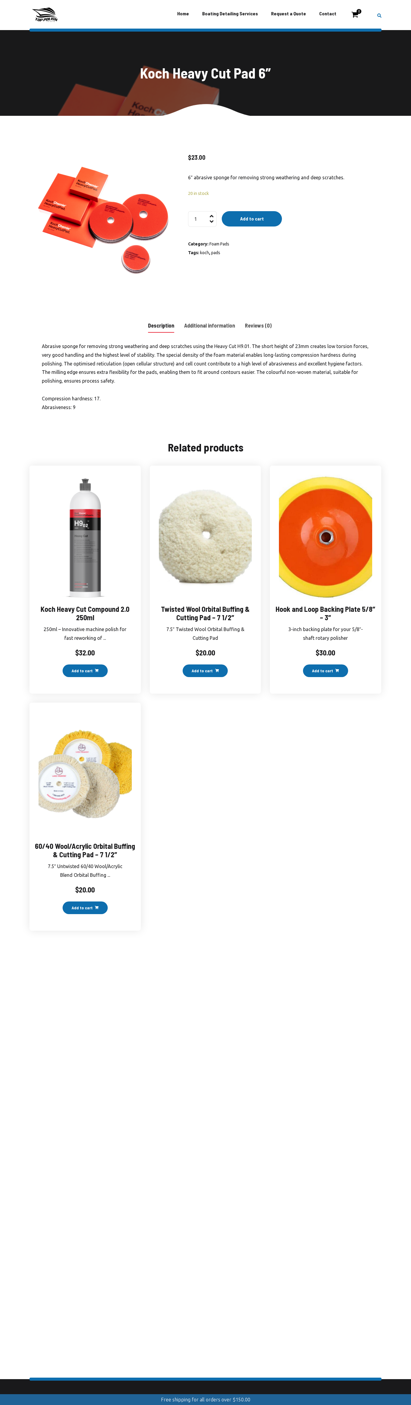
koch (204, 252)
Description (161, 325)
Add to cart (252, 218)
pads (215, 252)
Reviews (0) (258, 325)
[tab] (161, 325)
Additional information (209, 325)
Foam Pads (219, 244)
